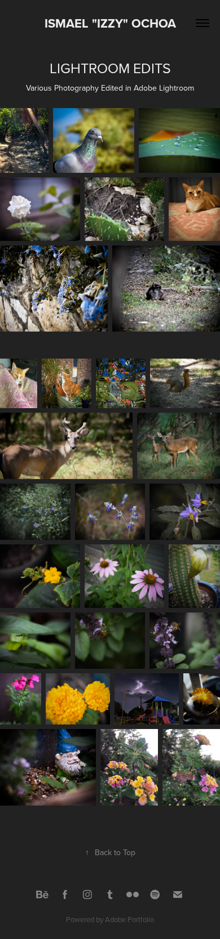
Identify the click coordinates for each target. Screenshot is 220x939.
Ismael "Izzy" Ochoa (110, 23)
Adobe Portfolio (129, 919)
